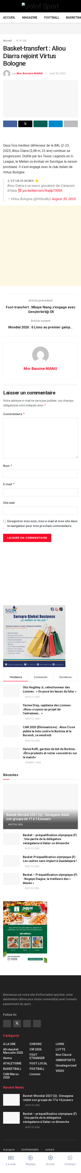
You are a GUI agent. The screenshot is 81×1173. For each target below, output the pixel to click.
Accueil (9, 17)
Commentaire (14, 414)
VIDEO (60, 1070)
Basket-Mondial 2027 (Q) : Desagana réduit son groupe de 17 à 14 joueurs (37, 817)
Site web (9, 502)
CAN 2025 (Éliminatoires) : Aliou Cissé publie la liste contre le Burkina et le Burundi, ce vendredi (49, 731)
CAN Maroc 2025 (11, 1075)
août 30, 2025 (57, 73)
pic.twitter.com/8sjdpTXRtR (42, 191)
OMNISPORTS (65, 1060)
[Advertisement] (40, 28)
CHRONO (35, 1044)
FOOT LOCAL (38, 1063)
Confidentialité (29, 1149)
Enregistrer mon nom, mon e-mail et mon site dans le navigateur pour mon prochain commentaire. (42, 523)
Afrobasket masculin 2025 (13, 1051)
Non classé (63, 1054)
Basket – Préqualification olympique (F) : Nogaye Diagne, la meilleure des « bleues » (50, 878)
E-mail (9, 484)
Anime (7, 1058)
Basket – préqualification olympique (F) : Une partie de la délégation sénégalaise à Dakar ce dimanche (50, 839)
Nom (7, 466)
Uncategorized (66, 1065)
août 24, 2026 (15, 824)
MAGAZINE (29, 17)
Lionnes (34, 1074)
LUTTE (60, 1049)
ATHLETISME (12, 1063)
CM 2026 (35, 1049)
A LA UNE (21, 40)
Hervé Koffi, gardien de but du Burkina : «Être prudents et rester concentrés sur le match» (50, 753)
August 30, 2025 (63, 199)
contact (49, 1149)
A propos (9, 1149)
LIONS (60, 1044)
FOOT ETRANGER (37, 1056)
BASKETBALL (12, 1068)
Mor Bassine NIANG (30, 73)
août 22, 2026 (32, 866)
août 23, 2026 (32, 848)
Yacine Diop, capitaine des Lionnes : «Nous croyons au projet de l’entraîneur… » (47, 709)
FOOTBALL (51, 17)
